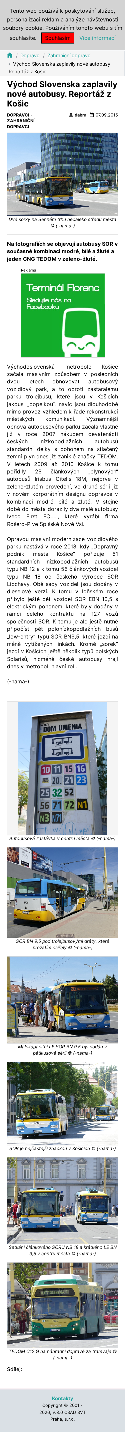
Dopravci (30, 55)
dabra (77, 115)
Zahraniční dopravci (69, 55)
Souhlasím (58, 37)
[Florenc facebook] (63, 314)
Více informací (97, 37)
